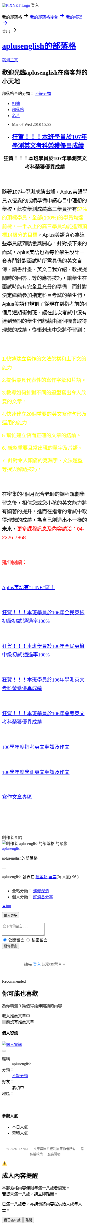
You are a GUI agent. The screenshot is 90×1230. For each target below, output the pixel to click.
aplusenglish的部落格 (39, 45)
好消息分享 (43, 897)
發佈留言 (10, 946)
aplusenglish (12, 848)
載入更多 (10, 915)
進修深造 (41, 891)
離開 (29, 1220)
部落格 (18, 109)
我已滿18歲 (12, 1220)
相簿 (16, 103)
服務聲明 (54, 1154)
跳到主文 (10, 60)
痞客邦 (42, 877)
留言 (52, 877)
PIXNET (23, 1149)
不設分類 (43, 93)
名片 (16, 116)
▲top (6, 906)
